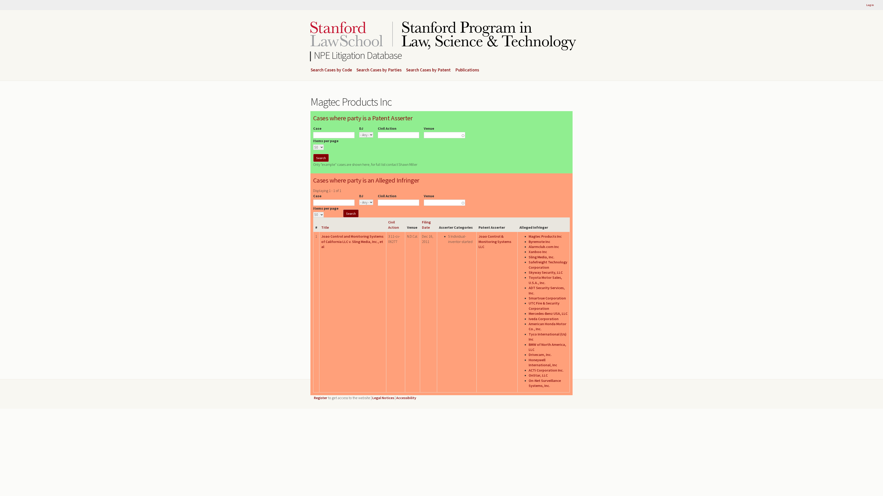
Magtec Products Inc (545, 236)
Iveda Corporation (544, 318)
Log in (870, 5)
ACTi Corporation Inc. (546, 370)
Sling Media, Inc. (541, 257)
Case (317, 128)
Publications (467, 70)
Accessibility (406, 397)
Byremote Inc (539, 241)
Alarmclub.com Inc (544, 246)
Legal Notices (383, 397)
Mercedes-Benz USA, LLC (548, 313)
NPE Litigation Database (358, 55)
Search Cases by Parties (379, 70)
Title (325, 227)
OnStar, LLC (538, 375)
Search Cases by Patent (428, 70)
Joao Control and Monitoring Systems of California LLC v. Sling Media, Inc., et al (352, 241)
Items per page (325, 140)
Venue (429, 128)
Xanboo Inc (538, 251)
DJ (361, 128)
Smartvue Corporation (547, 298)
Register (320, 397)
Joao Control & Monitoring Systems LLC (495, 241)
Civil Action (387, 128)
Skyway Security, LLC (546, 272)
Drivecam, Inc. (540, 354)
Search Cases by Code (331, 70)
